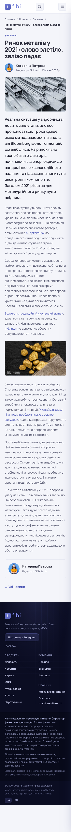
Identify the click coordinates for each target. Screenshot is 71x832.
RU (16, 800)
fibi (14, 6)
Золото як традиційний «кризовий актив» (34, 313)
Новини (24, 19)
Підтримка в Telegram (22, 637)
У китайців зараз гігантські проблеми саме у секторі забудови (34, 414)
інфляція (11, 328)
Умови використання (51, 692)
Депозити (11, 662)
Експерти (44, 668)
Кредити (10, 668)
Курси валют (13, 689)
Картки (9, 675)
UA (8, 800)
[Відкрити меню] (62, 7)
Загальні (38, 19)
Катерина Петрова (30, 65)
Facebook (10, 646)
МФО (8, 682)
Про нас (43, 662)
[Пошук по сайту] (40, 7)
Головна (10, 19)
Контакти (44, 675)
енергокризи (35, 233)
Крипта (9, 695)
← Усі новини (15, 587)
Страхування (13, 702)
